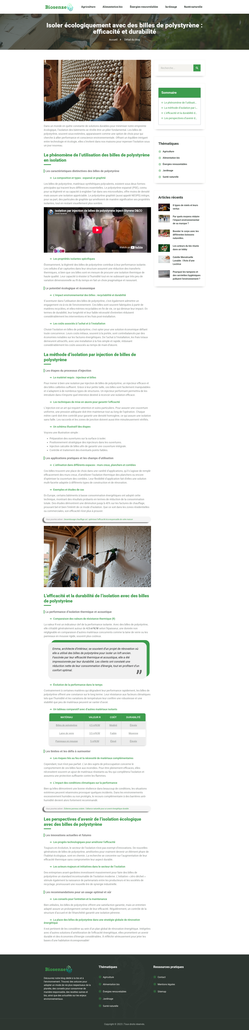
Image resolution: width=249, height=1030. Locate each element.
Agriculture (88, 6)
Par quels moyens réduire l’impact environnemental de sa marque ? (186, 220)
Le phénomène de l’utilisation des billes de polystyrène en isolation (181, 102)
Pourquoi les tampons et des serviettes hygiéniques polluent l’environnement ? (186, 275)
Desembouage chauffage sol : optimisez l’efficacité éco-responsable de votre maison (98, 519)
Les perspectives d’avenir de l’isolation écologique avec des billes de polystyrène (181, 118)
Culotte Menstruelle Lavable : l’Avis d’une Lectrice (184, 260)
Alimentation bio (113, 6)
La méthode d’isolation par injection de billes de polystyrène (181, 107)
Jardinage (171, 6)
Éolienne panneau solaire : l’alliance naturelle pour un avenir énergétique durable (96, 809)
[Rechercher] (197, 67)
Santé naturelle (193, 6)
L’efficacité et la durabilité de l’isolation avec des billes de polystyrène (181, 112)
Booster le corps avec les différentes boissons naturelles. (186, 235)
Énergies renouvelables (144, 6)
